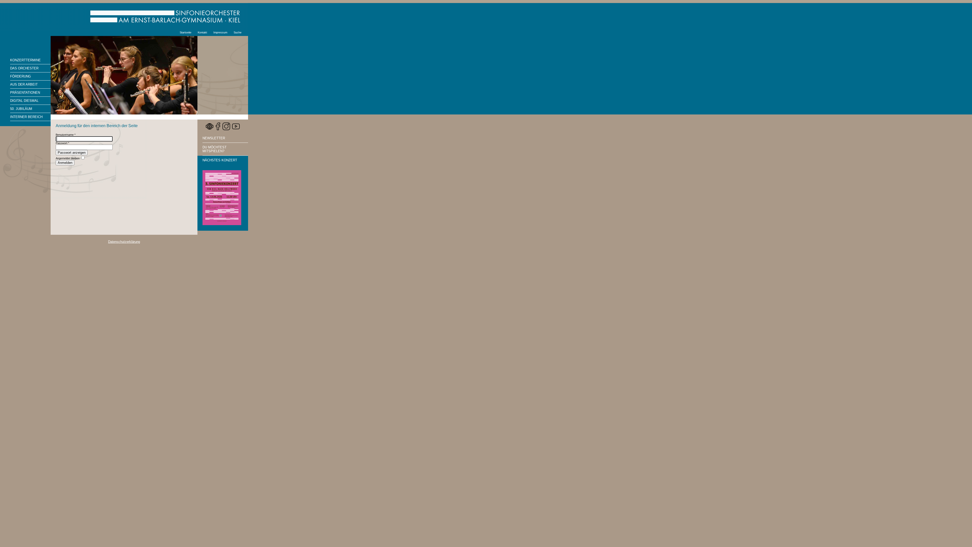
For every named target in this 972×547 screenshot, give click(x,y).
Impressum (220, 32)
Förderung (20, 76)
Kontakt (202, 32)
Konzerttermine (25, 60)
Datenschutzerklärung (124, 242)
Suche (237, 32)
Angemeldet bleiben (67, 158)
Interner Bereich (26, 117)
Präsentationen (25, 92)
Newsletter (213, 138)
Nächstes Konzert (219, 160)
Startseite (185, 32)
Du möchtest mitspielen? (214, 149)
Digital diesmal (24, 101)
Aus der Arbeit (24, 84)
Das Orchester (24, 68)
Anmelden (65, 163)
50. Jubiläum (21, 109)
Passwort (62, 143)
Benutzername (65, 134)
